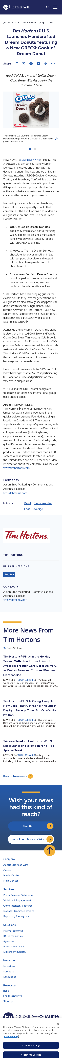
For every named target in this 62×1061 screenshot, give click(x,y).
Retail (27, 503)
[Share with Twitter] (23, 63)
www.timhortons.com (16, 468)
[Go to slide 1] (30, 149)
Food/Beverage (33, 508)
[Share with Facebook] (31, 63)
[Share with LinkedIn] (16, 63)
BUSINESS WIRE (30, 159)
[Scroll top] (49, 850)
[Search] (47, 7)
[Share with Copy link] (45, 63)
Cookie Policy (11, 1036)
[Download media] (57, 139)
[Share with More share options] (53, 63)
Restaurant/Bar (43, 503)
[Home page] (16, 7)
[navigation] (55, 7)
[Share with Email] (38, 63)
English (9, 574)
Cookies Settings (31, 1045)
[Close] (58, 1023)
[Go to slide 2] (35, 149)
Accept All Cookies (31, 1054)
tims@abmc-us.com (15, 493)
